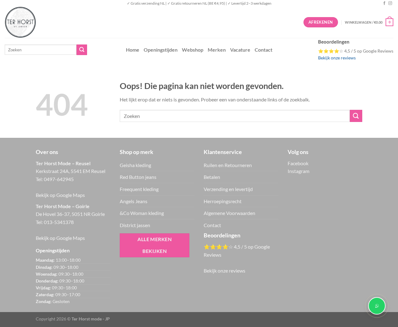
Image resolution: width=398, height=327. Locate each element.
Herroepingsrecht (223, 201)
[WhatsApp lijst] (377, 306)
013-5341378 (59, 222)
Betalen (212, 177)
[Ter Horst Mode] (98, 22)
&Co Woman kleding (142, 213)
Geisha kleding (135, 165)
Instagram (298, 171)
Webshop (192, 50)
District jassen (135, 225)
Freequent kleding (139, 189)
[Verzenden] (81, 49)
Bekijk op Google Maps (60, 195)
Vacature (240, 50)
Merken (217, 50)
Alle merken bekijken (154, 245)
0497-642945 (59, 179)
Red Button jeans (138, 177)
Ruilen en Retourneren (228, 165)
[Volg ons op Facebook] (384, 3)
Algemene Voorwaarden (229, 213)
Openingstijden (161, 50)
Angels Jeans (133, 201)
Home (132, 50)
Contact (263, 50)
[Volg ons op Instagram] (390, 3)
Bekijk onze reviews (337, 57)
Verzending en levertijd (228, 189)
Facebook (298, 163)
